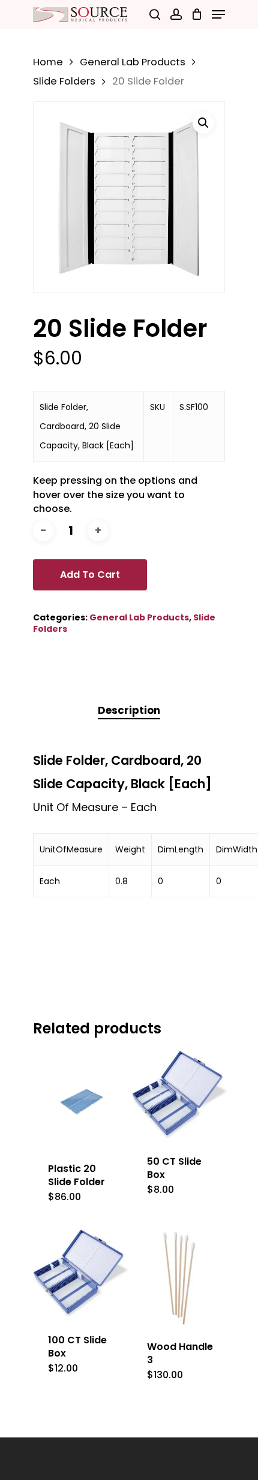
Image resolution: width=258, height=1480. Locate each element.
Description (129, 710)
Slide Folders (64, 81)
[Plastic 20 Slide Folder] (81, 1099)
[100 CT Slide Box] (81, 1274)
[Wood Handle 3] (180, 1277)
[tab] (129, 711)
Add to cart (90, 574)
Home (48, 62)
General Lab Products (132, 62)
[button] (203, 123)
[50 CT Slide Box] (180, 1095)
